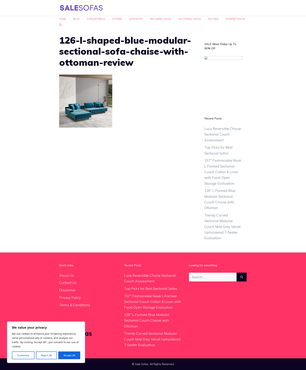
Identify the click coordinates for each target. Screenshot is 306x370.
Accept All (69, 355)
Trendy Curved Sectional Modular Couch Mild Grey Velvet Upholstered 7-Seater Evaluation (222, 226)
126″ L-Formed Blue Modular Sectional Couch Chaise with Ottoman (146, 320)
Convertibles (96, 18)
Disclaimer (67, 290)
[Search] (242, 277)
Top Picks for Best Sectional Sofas (150, 288)
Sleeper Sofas (235, 18)
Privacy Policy (70, 297)
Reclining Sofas (160, 18)
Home (62, 18)
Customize (23, 355)
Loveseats (136, 18)
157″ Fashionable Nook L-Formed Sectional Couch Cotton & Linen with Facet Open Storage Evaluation (222, 171)
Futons (117, 18)
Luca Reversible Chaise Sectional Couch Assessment (222, 134)
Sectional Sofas (189, 18)
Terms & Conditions (74, 305)
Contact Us (67, 283)
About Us (66, 275)
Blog (76, 18)
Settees (213, 18)
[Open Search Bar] (60, 25)
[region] (46, 342)
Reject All (46, 355)
